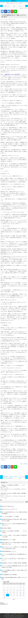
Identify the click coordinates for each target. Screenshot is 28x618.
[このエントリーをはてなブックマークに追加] (8, 11)
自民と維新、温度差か (6, 528)
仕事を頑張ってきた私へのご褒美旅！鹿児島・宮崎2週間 (14, 562)
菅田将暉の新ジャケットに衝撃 (8, 539)
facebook (14, 614)
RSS (20, 614)
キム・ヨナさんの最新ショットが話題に (10, 516)
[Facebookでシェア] (5, 11)
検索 (1, 500)
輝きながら (13, 615)
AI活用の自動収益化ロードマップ (9, 551)
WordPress (20, 617)
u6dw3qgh (25, 463)
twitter (8, 614)
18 (7, 592)
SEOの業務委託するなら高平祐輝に (9, 574)
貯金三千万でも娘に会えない (8, 506)
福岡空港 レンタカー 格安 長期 (12, 74)
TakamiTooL (12, 617)
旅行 (6, 19)
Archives (2, 602)
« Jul (13, 599)
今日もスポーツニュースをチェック (9, 509)
